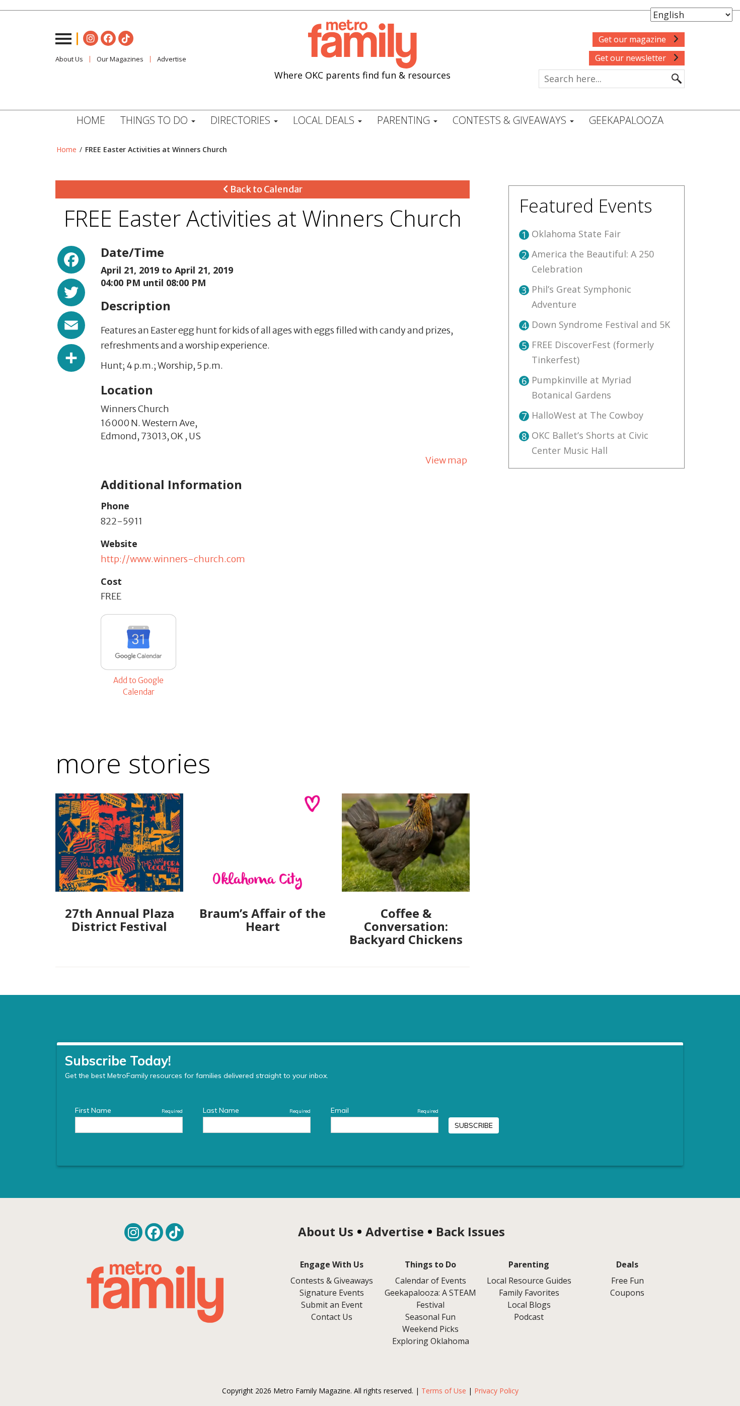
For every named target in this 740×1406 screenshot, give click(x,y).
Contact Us (331, 1316)
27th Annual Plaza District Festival (119, 919)
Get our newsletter (631, 57)
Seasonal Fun (430, 1316)
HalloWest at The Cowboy (587, 415)
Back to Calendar (266, 189)
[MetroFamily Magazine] (362, 44)
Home (91, 120)
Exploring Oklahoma (430, 1341)
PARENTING (404, 120)
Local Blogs (529, 1304)
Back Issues (470, 1231)
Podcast (529, 1316)
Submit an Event (331, 1304)
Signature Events (332, 1292)
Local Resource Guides (529, 1280)
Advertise (171, 58)
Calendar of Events (430, 1280)
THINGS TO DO (155, 120)
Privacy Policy (496, 1390)
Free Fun (627, 1280)
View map (446, 460)
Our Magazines (120, 58)
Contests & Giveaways (511, 120)
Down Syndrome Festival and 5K (601, 324)
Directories (241, 120)
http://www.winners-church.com (173, 559)
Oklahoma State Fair (576, 234)
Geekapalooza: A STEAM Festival (430, 1298)
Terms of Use (443, 1390)
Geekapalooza (626, 120)
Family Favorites (529, 1292)
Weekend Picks (430, 1328)
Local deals (325, 120)
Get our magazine (633, 39)
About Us (69, 58)
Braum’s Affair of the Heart (262, 919)
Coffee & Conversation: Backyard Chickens (406, 926)
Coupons (627, 1292)
